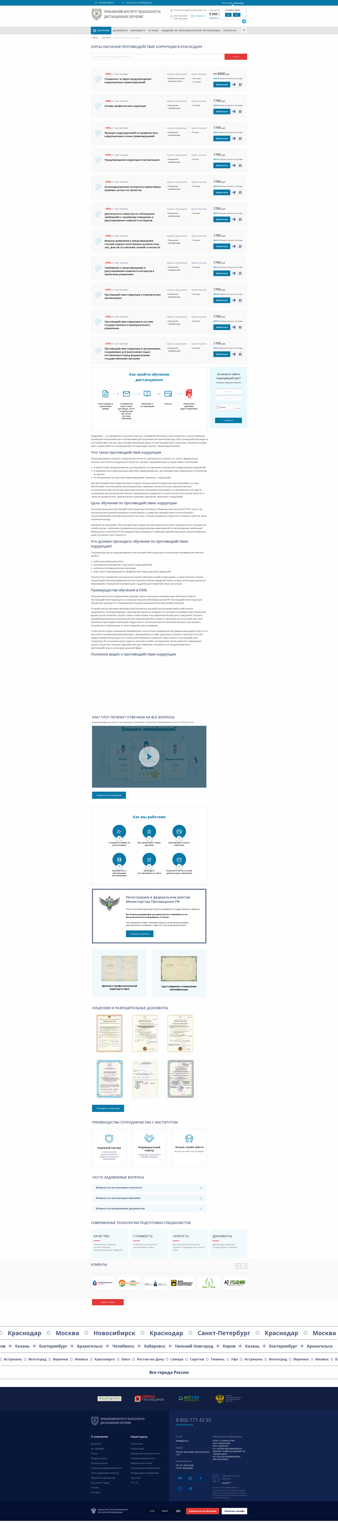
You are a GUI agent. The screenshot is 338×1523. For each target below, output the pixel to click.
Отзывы (153, 30)
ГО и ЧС (134, 1482)
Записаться (222, 84)
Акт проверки (97, 1448)
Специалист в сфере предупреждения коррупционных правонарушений (128, 80)
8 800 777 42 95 (193, 1420)
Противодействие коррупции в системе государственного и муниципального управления (129, 325)
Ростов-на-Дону (150, 1359)
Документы (120, 30)
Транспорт (136, 1477)
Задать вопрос (108, 1302)
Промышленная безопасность (146, 1453)
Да (228, 14)
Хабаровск (154, 1346)
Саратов (197, 1359)
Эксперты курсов (99, 1463)
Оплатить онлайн (234, 1511)
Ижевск (81, 1359)
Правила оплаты (99, 1458)
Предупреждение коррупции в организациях (132, 159)
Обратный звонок (184, 1424)
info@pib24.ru (200, 16)
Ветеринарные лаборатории (145, 1472)
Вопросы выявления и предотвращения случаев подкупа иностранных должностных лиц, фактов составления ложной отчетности (132, 244)
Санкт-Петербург (224, 1333)
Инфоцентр (138, 30)
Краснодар (24, 1333)
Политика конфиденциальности (106, 1468)
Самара (176, 1359)
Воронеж (60, 1359)
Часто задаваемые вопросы (105, 1472)
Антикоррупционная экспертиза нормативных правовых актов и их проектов (133, 188)
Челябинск (123, 1346)
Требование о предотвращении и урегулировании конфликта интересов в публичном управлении (129, 271)
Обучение (104, 30)
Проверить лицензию (108, 1108)
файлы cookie (230, 1487)
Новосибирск (114, 1333)
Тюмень (218, 1359)
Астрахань (13, 1359)
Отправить (228, 420)
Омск (125, 1359)
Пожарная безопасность (143, 1458)
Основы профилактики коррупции (125, 105)
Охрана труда (137, 1448)
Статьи (94, 1453)
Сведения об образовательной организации (191, 30)
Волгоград (37, 1359)
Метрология (137, 1443)
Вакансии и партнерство (103, 1477)
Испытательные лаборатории (145, 1468)
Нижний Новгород (194, 1346)
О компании (99, 1436)
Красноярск (105, 1359)
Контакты (230, 30)
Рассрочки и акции (100, 1482)
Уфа (234, 1359)
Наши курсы (139, 1436)
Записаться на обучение (109, 795)
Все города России (169, 1372)
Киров (229, 1346)
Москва (67, 1333)
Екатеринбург (283, 1346)
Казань (252, 1346)
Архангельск (320, 1346)
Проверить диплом (139, 933)
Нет (236, 14)
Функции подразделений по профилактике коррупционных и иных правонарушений (131, 134)
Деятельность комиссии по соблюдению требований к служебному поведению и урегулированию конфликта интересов (130, 217)
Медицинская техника (141, 1463)
